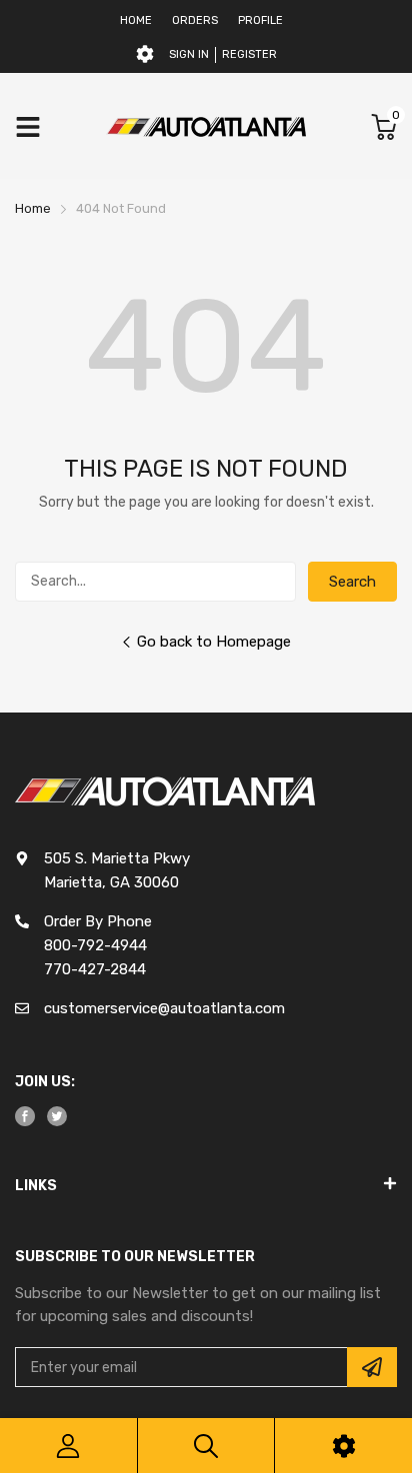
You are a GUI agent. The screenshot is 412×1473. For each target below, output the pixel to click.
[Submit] (372, 1367)
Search (352, 582)
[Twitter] (57, 1116)
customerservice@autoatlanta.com (164, 1008)
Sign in (189, 54)
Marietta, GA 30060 (111, 882)
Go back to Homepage (214, 642)
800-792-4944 (95, 945)
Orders (195, 20)
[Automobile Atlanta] (206, 126)
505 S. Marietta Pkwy (117, 858)
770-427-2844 (95, 969)
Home (136, 20)
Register (249, 54)
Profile (260, 20)
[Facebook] (25, 1116)
